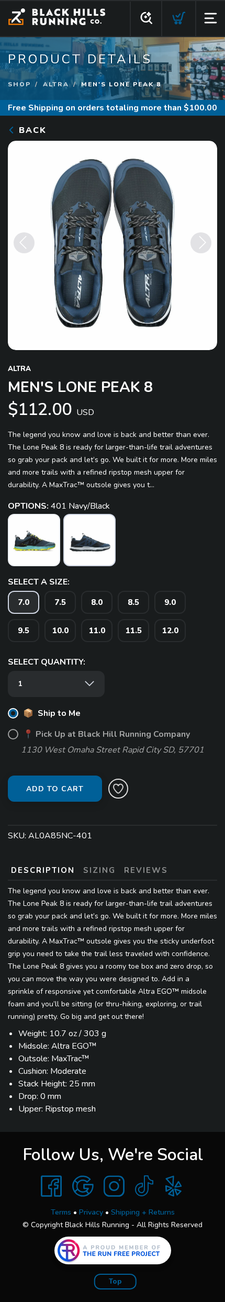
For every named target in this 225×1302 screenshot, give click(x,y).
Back (31, 130)
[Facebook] (51, 1186)
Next (200, 242)
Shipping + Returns (143, 1212)
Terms (61, 1212)
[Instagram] (114, 1186)
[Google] (82, 1186)
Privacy (91, 1212)
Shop (19, 84)
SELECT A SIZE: (39, 582)
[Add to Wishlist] (118, 789)
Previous (24, 242)
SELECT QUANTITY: (46, 662)
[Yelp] (173, 1186)
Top (115, 1281)
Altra (56, 84)
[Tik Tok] (144, 1186)
